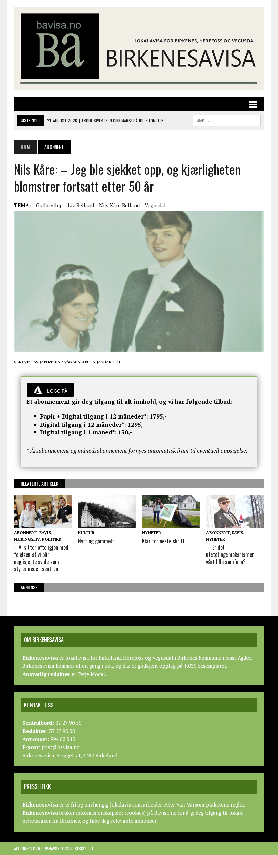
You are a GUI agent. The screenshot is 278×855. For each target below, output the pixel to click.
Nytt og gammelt (96, 541)
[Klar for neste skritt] (171, 523)
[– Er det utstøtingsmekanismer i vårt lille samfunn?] (235, 523)
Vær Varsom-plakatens (202, 804)
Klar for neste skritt (163, 541)
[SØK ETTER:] (227, 119)
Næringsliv (27, 539)
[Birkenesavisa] (139, 48)
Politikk (51, 539)
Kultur (86, 532)
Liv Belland (81, 205)
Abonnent (25, 532)
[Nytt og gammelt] (107, 523)
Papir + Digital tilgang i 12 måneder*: (94, 416)
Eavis (45, 532)
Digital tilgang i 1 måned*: (78, 432)
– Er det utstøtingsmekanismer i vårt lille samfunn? (231, 554)
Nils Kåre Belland (119, 205)
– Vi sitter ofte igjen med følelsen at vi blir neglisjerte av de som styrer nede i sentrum (41, 557)
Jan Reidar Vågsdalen (64, 361)
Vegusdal (155, 205)
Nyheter (151, 532)
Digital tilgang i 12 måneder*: (83, 424)
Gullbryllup (49, 205)
